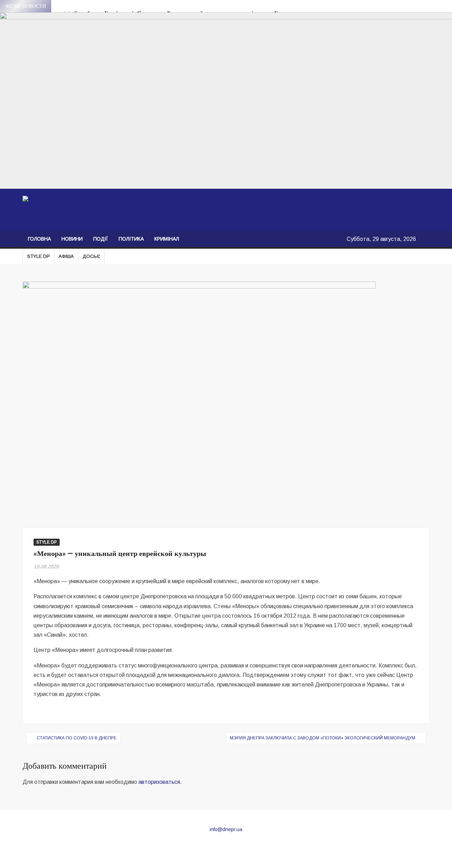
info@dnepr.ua (226, 829)
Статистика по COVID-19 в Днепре (77, 738)
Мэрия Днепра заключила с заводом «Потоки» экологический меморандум (322, 738)
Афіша (66, 256)
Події (100, 239)
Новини (72, 239)
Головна (39, 239)
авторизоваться (159, 782)
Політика (131, 239)
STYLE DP (38, 256)
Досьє (91, 256)
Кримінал (166, 239)
